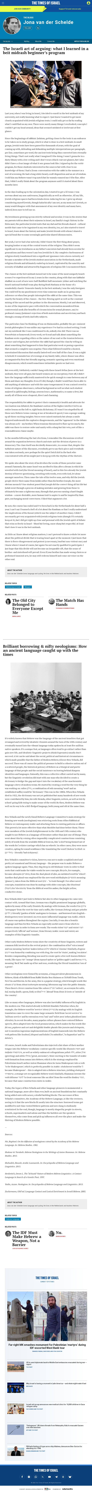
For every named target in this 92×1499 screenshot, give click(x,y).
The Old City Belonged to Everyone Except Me (27, 606)
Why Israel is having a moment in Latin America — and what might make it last (56, 1383)
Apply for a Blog (81, 41)
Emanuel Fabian (37, 1351)
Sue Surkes (30, 1409)
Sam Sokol (46, 1351)
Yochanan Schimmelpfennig (65, 608)
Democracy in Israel (13, 587)
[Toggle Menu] (3, 3)
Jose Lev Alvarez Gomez (20, 1248)
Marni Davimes (61, 1236)
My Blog (26, 41)
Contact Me (51, 41)
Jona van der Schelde (48, 22)
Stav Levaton (57, 1351)
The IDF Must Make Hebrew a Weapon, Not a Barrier (26, 1238)
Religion (28, 587)
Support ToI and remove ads (70, 9)
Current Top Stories (47, 1282)
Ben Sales (29, 1386)
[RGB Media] (48, 1489)
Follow (27, 28)
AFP (27, 1430)
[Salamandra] (67, 1489)
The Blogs (28, 17)
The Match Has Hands (70, 602)
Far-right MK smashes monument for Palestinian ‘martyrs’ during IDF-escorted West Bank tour (47, 1346)
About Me (38, 41)
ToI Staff (29, 1367)
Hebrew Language (13, 1219)
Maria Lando (16, 616)
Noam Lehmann (31, 1451)
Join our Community (22, 9)
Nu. (59, 1232)
